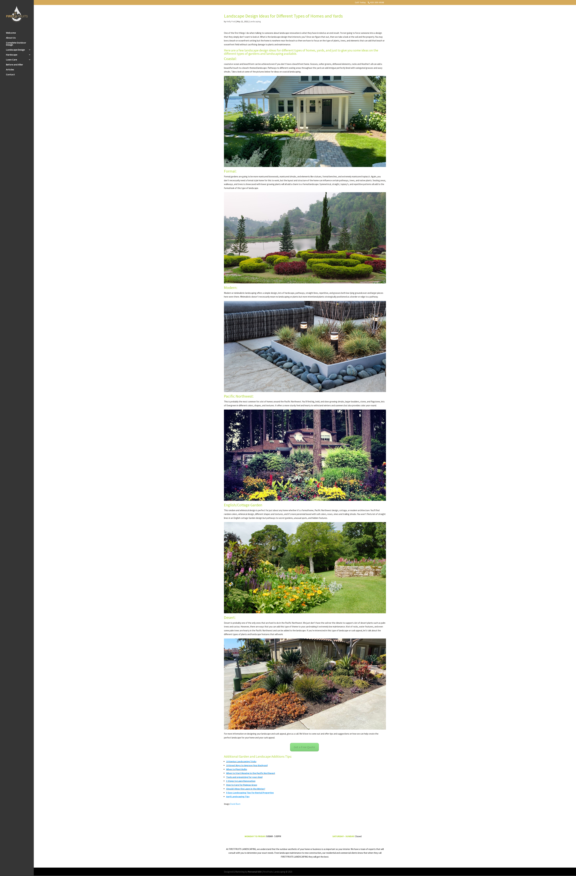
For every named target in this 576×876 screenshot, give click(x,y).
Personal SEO (255, 871)
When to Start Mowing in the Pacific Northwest (250, 773)
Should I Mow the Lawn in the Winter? (245, 788)
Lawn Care (11, 60)
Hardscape (11, 55)
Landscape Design (15, 50)
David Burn (235, 803)
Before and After (14, 64)
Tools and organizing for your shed (244, 777)
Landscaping (255, 21)
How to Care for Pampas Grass (241, 784)
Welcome (11, 33)
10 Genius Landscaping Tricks (241, 761)
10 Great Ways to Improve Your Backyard (247, 765)
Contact (10, 74)
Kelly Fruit (231, 21)
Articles (10, 69)
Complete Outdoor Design (16, 44)
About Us (11, 38)
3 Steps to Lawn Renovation (240, 781)
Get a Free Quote (304, 747)
